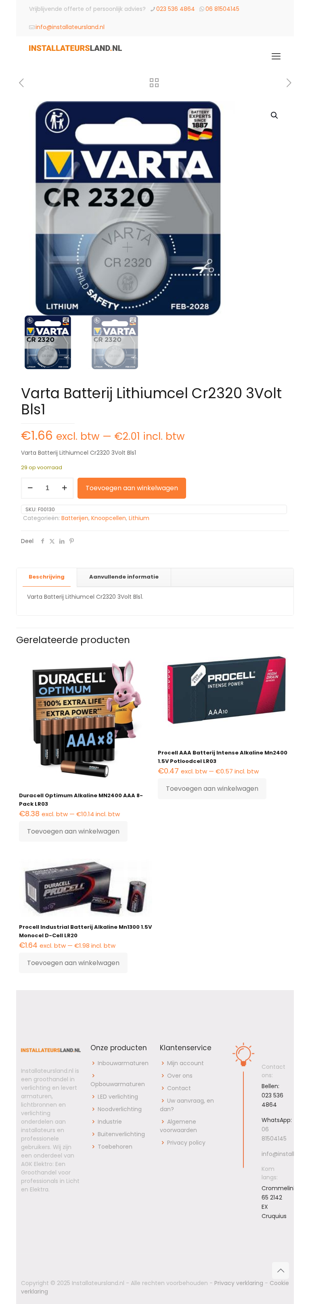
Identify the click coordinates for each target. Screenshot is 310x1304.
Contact (179, 1088)
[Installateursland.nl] (75, 56)
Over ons (180, 1076)
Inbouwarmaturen (123, 1063)
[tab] (47, 577)
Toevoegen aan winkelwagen (132, 488)
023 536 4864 (175, 9)
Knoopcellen (108, 518)
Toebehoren (115, 1147)
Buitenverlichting (121, 1134)
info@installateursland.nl (70, 27)
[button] (275, 115)
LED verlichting (118, 1097)
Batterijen (74, 518)
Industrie (110, 1122)
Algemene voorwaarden (178, 1126)
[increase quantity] (64, 488)
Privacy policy (186, 1143)
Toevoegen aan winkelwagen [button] (73, 831)
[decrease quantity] (30, 488)
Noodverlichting (120, 1109)
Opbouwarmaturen (117, 1084)
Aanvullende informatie (124, 577)
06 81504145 (222, 9)
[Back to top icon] (280, 1270)
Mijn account (185, 1063)
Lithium (139, 518)
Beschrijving (47, 577)
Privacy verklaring (238, 1283)
